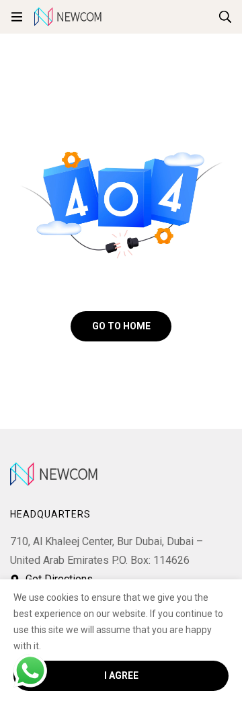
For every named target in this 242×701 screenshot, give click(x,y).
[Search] (225, 17)
